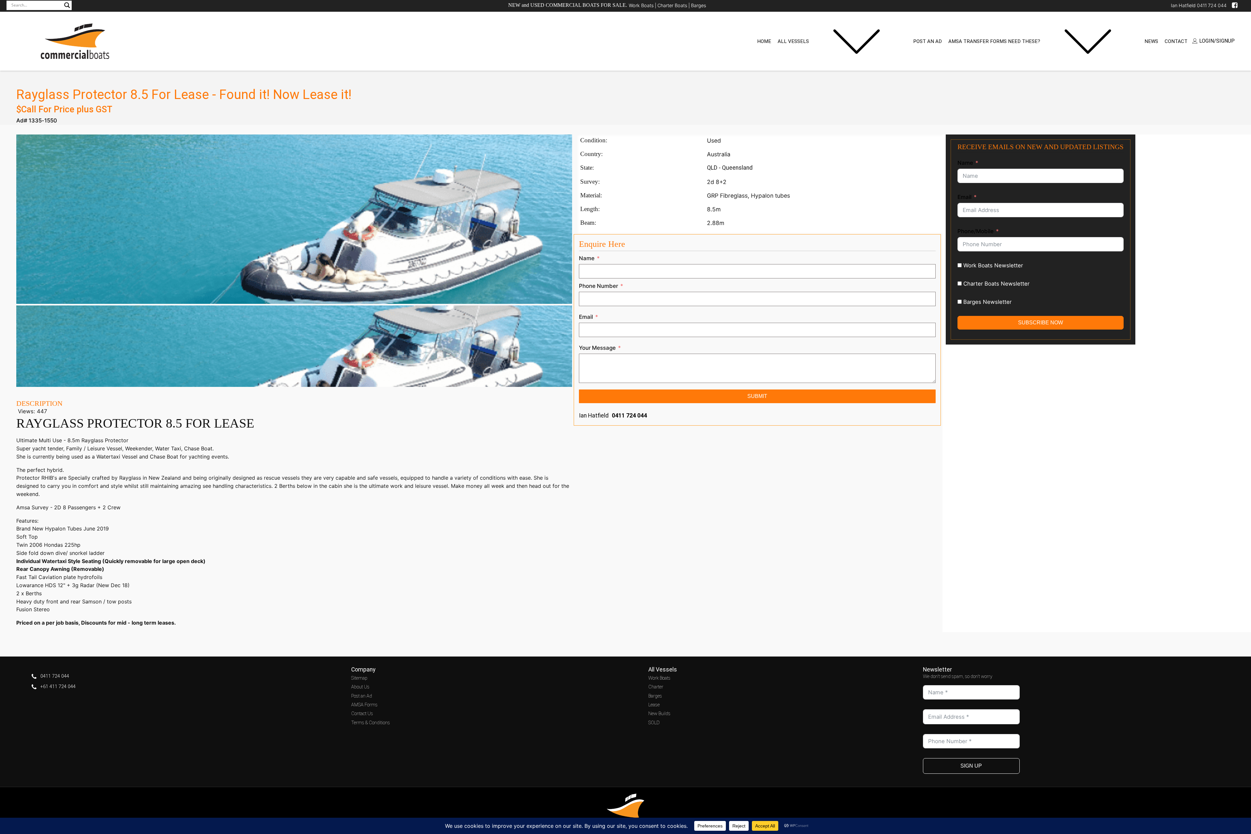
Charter (655, 687)
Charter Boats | (674, 5)
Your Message (597, 348)
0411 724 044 (629, 415)
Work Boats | (643, 5)
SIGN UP (971, 766)
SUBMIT (757, 396)
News (1151, 41)
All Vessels (793, 41)
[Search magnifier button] (67, 5)
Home (764, 41)
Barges (698, 5)
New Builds (659, 713)
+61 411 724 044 (58, 686)
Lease (654, 705)
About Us (360, 687)
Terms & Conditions (370, 723)
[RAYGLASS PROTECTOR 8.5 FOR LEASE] (294, 385)
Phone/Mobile (975, 231)
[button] (1213, 41)
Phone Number (598, 286)
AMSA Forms (364, 705)
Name (587, 258)
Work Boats (659, 678)
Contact (1176, 41)
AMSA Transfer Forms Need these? (994, 41)
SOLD (654, 723)
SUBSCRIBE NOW (1040, 322)
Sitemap (359, 678)
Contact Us (362, 713)
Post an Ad (927, 41)
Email (586, 317)
